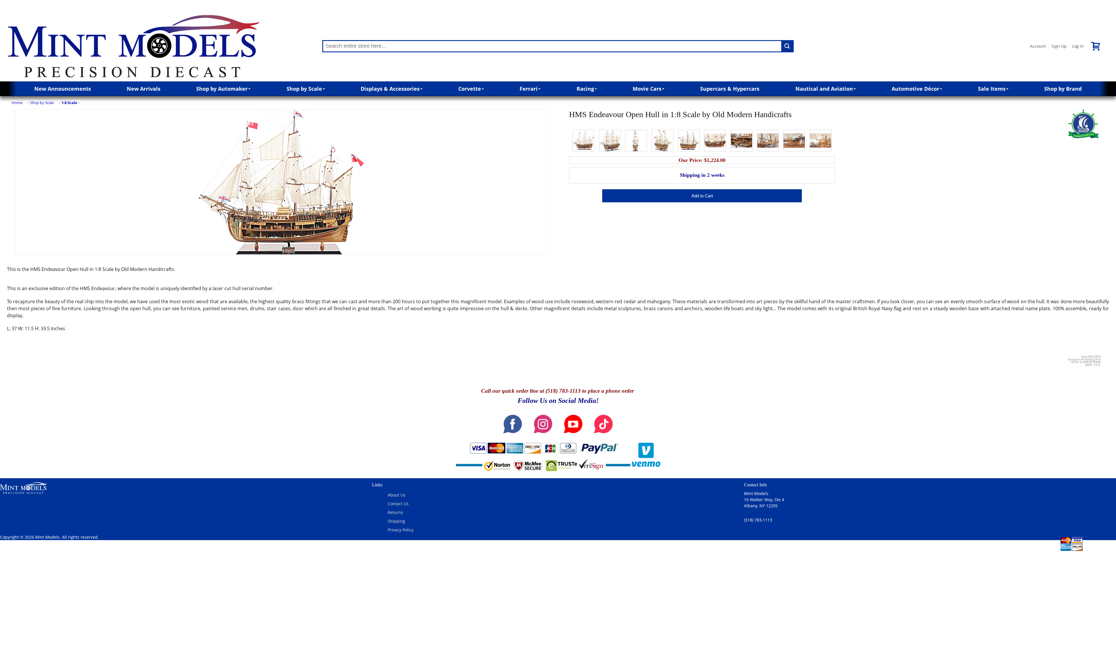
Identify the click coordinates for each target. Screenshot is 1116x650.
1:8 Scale (69, 102)
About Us (396, 495)
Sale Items (992, 88)
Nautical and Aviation (824, 88)
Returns (395, 512)
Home (17, 102)
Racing (585, 88)
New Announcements (62, 88)
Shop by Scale (304, 88)
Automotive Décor (915, 88)
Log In (1078, 46)
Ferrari (529, 88)
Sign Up (1059, 46)
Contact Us (398, 503)
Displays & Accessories (390, 88)
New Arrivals (143, 88)
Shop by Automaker (222, 88)
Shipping (396, 521)
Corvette (469, 88)
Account (1038, 46)
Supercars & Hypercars (729, 88)
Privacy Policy (401, 530)
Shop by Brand (1063, 88)
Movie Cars (647, 88)
